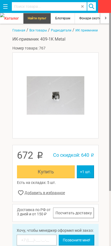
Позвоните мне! (76, 240)
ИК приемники (86, 30)
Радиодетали (61, 30)
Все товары (38, 30)
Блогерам (62, 18)
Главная (18, 30)
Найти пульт (37, 18)
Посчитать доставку (74, 213)
